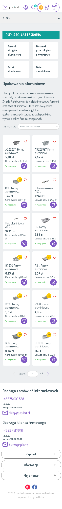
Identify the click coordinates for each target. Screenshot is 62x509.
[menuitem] (14, 374)
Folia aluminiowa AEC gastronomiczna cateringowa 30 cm (45, 189)
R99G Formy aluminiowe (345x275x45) (42, 306)
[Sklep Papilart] (14, 7)
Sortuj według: (9, 126)
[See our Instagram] (27, 489)
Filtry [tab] (6, 18)
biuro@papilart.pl (19, 444)
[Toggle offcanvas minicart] (48, 7)
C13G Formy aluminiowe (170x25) (11, 189)
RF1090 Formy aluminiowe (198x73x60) (43, 344)
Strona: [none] (22, 374)
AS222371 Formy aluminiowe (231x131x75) (14, 151)
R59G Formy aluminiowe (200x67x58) (12, 306)
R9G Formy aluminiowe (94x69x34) (11, 344)
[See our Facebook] (34, 489)
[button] (25, 141)
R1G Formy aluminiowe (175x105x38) (42, 228)
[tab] (31, 454)
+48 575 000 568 (13, 399)
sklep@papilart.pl (19, 413)
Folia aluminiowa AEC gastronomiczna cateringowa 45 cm (16, 225)
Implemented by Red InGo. (31, 497)
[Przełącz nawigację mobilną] (4, 7)
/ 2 (41, 373)
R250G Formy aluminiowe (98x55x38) (13, 267)
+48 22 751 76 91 (12, 430)
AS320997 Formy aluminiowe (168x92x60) (44, 151)
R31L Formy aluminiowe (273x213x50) (42, 267)
